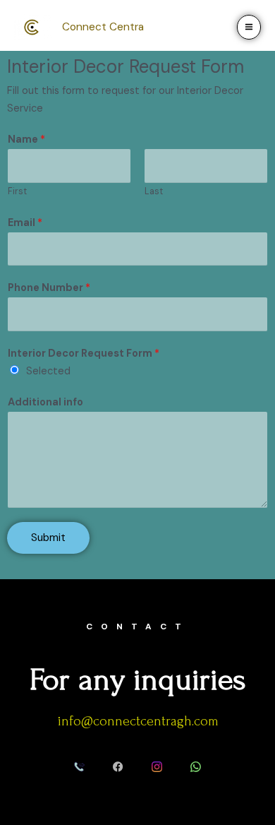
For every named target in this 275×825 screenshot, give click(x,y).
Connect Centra (103, 27)
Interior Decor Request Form (83, 353)
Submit (48, 537)
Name (26, 139)
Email (25, 223)
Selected (48, 371)
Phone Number (49, 288)
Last (154, 191)
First (17, 191)
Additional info (45, 402)
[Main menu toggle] (249, 27)
